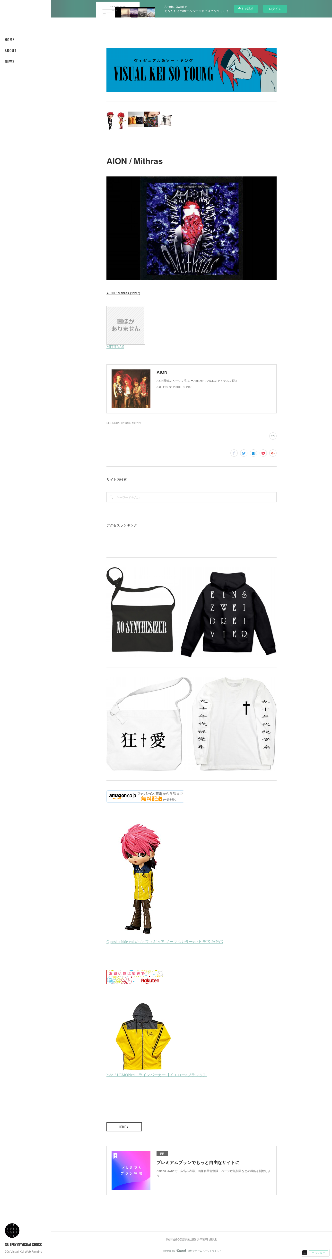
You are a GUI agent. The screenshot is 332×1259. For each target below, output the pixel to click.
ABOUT (11, 50)
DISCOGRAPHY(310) (118, 423)
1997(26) (137, 423)
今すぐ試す (246, 8)
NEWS (10, 61)
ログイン (275, 8)
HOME (10, 39)
